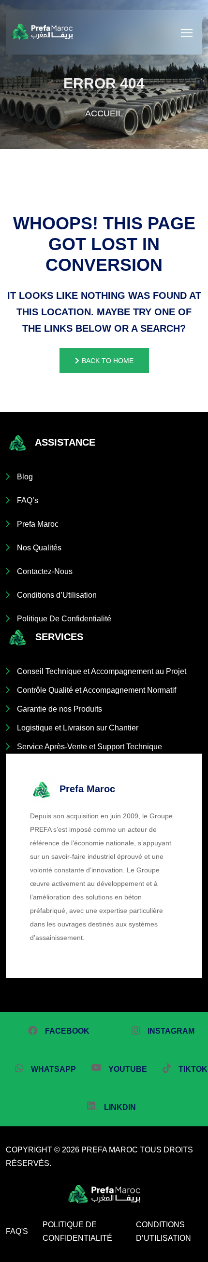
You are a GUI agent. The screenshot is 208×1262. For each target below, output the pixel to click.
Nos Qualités (39, 548)
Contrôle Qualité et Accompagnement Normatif (96, 690)
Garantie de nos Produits (59, 709)
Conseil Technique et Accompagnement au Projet (101, 671)
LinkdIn (120, 1107)
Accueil (104, 113)
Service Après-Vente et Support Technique (89, 747)
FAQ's (17, 1231)
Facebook (67, 1031)
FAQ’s (27, 500)
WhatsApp (53, 1069)
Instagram (171, 1031)
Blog (25, 477)
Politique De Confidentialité (64, 619)
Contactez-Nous (45, 571)
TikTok (193, 1069)
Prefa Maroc (38, 524)
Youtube (127, 1069)
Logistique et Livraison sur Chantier (77, 728)
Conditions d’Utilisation (57, 595)
